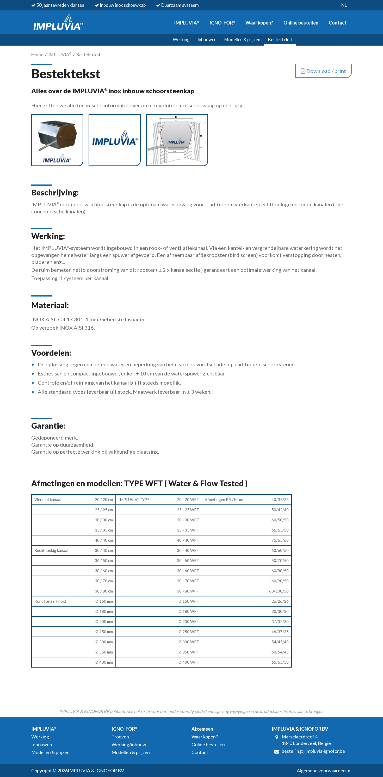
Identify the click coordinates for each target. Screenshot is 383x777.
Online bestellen (300, 23)
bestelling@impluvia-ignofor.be (313, 751)
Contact (338, 23)
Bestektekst (280, 39)
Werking (181, 39)
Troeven (120, 736)
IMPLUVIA (186, 23)
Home (37, 54)
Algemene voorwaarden (321, 770)
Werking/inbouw (129, 744)
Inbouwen (207, 39)
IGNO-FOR (222, 23)
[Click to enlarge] (57, 164)
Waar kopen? (259, 23)
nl (344, 5)
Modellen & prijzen (242, 39)
